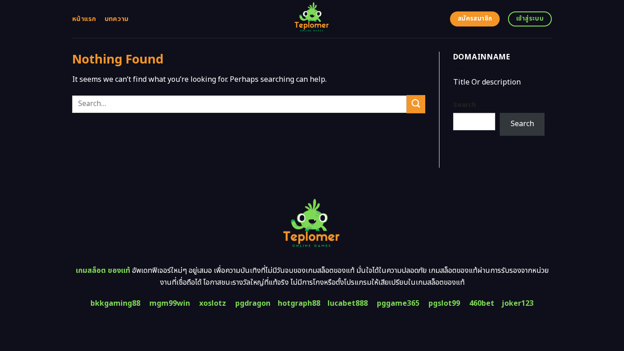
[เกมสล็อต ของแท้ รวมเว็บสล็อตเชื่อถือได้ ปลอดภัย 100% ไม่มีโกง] (312, 19)
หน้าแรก (84, 19)
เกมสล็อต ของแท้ (103, 270)
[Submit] (416, 104)
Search (464, 105)
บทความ (117, 19)
